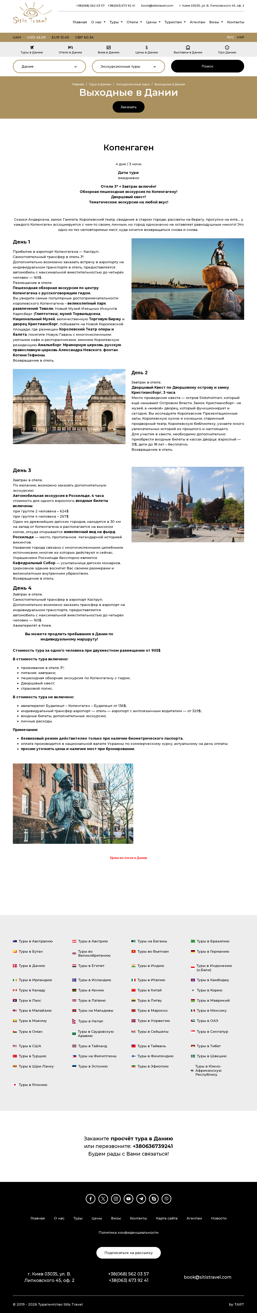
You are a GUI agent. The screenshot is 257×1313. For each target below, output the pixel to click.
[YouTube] (128, 1199)
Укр (240, 37)
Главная (80, 22)
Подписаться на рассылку (128, 1253)
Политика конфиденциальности (128, 1232)
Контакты (235, 22)
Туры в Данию (100, 84)
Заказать (129, 107)
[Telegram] (141, 1199)
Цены (151, 22)
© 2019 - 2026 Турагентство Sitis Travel (48, 1304)
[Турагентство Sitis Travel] (32, 24)
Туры (114, 22)
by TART (236, 1304)
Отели (132, 22)
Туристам (173, 22)
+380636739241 (153, 1146)
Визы (214, 22)
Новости (218, 1218)
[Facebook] (90, 1199)
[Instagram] (116, 1199)
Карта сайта (166, 1218)
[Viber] (166, 1199)
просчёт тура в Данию (142, 1139)
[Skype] (154, 1199)
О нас (96, 22)
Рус (230, 37)
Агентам (197, 22)
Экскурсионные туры (133, 84)
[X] (103, 1199)
